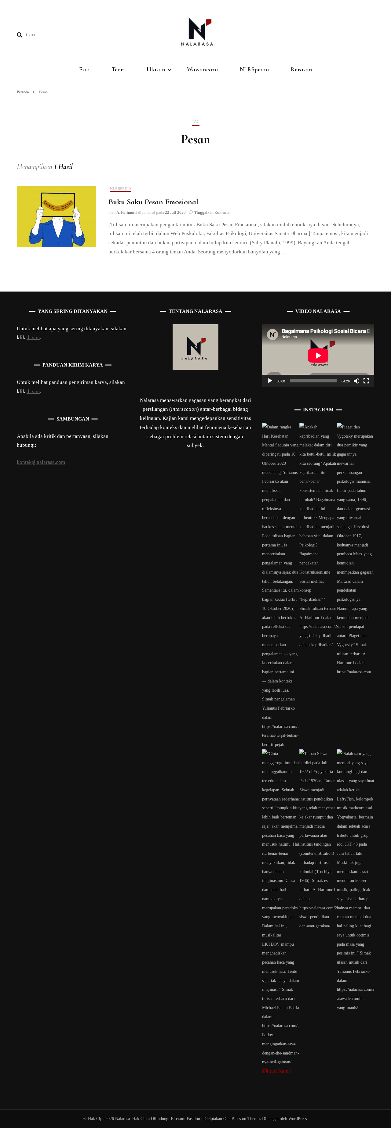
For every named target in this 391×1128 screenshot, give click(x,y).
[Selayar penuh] (366, 381)
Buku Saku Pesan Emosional (153, 201)
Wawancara (202, 69)
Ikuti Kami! (279, 1071)
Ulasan (156, 69)
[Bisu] (356, 381)
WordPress (297, 1118)
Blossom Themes (246, 1118)
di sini (33, 337)
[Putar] (270, 381)
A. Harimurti (126, 212)
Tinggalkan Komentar (212, 212)
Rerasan (301, 69)
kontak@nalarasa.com (41, 462)
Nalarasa (122, 1118)
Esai (84, 69)
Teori (118, 69)
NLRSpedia (254, 69)
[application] (318, 355)
